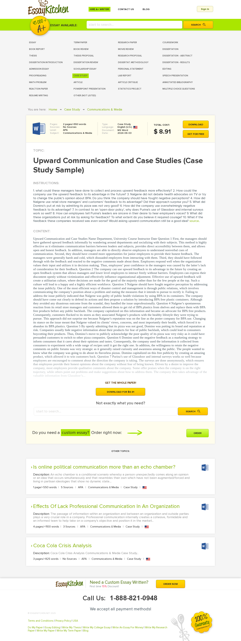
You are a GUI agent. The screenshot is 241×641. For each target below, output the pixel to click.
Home (53, 109)
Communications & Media (104, 109)
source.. (194, 221)
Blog (85, 630)
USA (75, 620)
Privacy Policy (63, 620)
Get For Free (195, 134)
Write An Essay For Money (127, 627)
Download (195, 124)
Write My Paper (46, 630)
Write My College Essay (96, 627)
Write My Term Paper (69, 630)
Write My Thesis (71, 627)
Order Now (170, 583)
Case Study (72, 109)
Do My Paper (35, 627)
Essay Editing (52, 627)
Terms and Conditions (40, 620)
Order (197, 433)
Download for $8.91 (120, 391)
